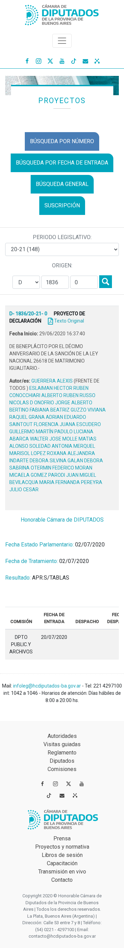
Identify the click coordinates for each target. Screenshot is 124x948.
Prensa (62, 838)
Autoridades (62, 736)
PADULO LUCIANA (73, 431)
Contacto (62, 880)
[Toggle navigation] (62, 41)
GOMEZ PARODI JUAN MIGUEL (63, 475)
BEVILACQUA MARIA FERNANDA (45, 482)
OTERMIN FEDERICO (53, 468)
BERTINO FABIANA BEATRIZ (40, 410)
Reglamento (62, 752)
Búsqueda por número (62, 141)
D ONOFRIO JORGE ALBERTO (61, 402)
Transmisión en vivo (62, 871)
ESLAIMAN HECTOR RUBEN (59, 388)
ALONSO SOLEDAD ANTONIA (41, 446)
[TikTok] (73, 60)
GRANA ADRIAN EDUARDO (57, 417)
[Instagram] (38, 60)
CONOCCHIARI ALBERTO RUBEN (44, 395)
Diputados (62, 761)
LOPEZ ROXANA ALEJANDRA (63, 453)
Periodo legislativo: (62, 237)
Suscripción (62, 205)
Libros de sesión (62, 855)
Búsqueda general (62, 184)
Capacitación (62, 863)
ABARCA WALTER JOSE (35, 439)
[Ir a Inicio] (62, 13)
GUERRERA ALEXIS (52, 381)
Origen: (62, 265)
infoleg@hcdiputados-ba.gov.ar (47, 686)
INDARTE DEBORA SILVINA (38, 460)
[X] (50, 60)
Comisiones (62, 769)
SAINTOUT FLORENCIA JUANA (42, 424)
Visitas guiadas (62, 744)
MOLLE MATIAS (79, 439)
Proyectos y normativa (62, 846)
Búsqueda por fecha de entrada (62, 162)
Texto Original (69, 321)
